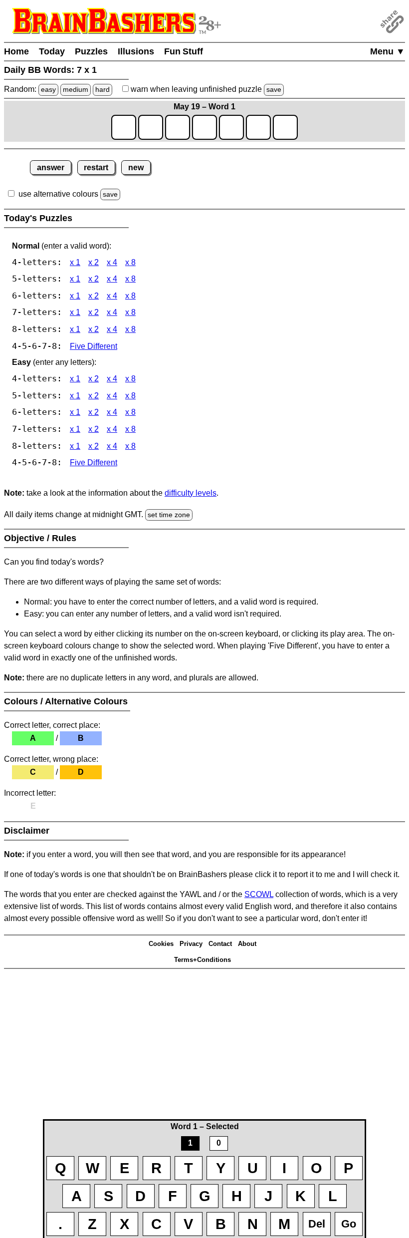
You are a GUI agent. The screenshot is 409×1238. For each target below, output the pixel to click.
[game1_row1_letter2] (150, 127)
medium (75, 89)
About (247, 943)
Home (16, 51)
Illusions (136, 51)
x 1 (75, 262)
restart (96, 167)
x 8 (130, 262)
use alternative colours (58, 194)
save (273, 89)
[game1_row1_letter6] (258, 127)
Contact (220, 943)
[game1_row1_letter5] (231, 127)
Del (316, 1224)
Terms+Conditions (202, 959)
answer (50, 167)
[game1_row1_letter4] (204, 127)
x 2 (93, 262)
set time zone (169, 515)
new (136, 167)
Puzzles (91, 51)
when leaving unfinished (205, 89)
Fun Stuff (183, 51)
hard (102, 89)
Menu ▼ (387, 51)
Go (348, 1224)
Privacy (191, 943)
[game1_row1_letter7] (285, 127)
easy (48, 89)
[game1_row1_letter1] (123, 127)
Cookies (161, 943)
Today (52, 51)
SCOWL (258, 894)
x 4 (112, 262)
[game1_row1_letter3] (177, 127)
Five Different (93, 346)
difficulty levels (190, 493)
